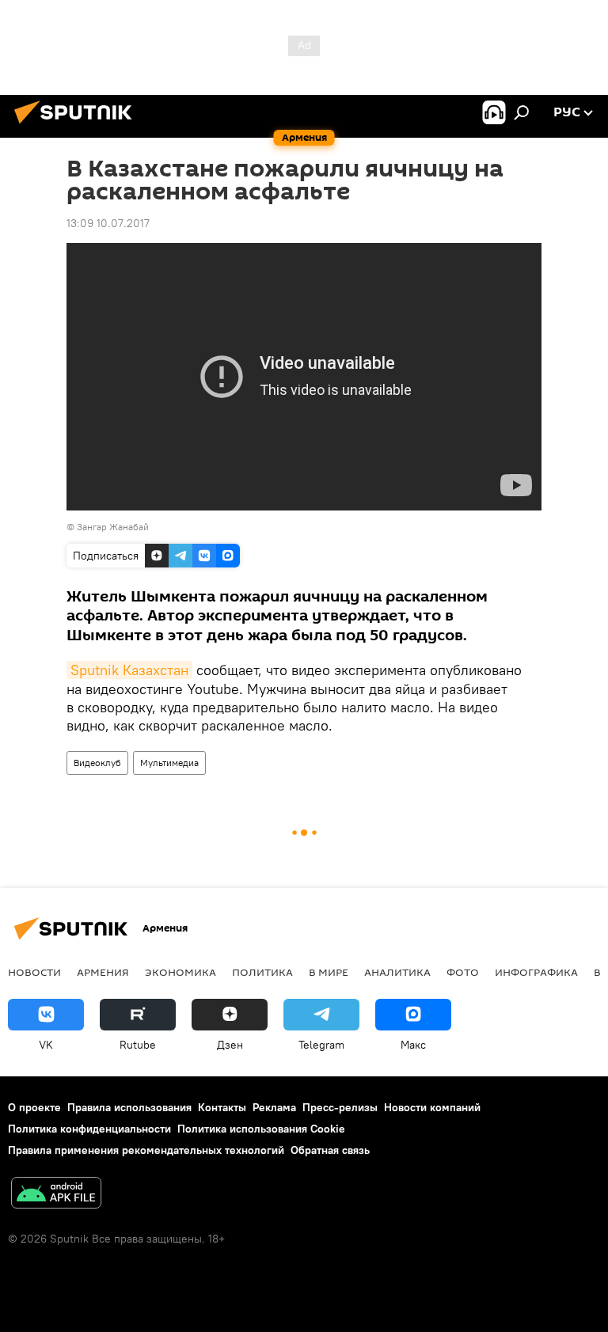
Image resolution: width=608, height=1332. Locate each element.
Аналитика (397, 972)
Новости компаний (432, 1107)
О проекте (34, 1107)
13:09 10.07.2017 (108, 223)
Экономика (180, 972)
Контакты (222, 1107)
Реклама (274, 1107)
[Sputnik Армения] (77, 126)
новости (34, 972)
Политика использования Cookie (261, 1128)
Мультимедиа (169, 762)
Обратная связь (330, 1150)
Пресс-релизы (340, 1107)
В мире (328, 972)
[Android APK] (56, 1194)
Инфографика (536, 972)
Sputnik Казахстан (129, 670)
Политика (262, 972)
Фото (462, 972)
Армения (103, 972)
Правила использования (129, 1107)
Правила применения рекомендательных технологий (146, 1150)
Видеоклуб (97, 762)
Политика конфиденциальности (89, 1128)
